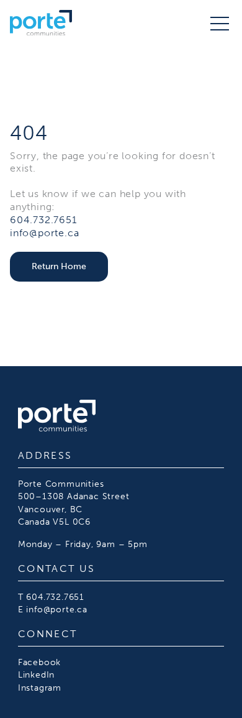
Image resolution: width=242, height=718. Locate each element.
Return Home (59, 266)
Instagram (39, 687)
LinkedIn (36, 674)
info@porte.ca (44, 233)
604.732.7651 (43, 220)
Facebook (39, 662)
